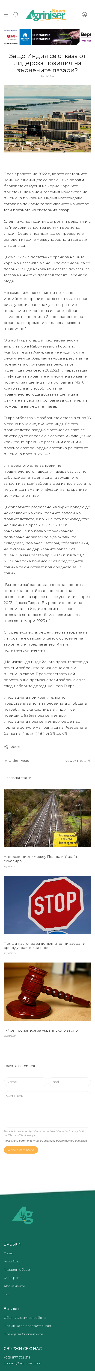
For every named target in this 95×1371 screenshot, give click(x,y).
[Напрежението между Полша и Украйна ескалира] (47, 818)
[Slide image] (47, 37)
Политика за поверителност (27, 1326)
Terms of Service (19, 1135)
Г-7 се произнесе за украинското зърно (41, 1030)
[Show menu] (6, 14)
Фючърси (11, 1278)
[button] (16, 14)
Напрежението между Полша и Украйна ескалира (42, 858)
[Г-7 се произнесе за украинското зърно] (47, 992)
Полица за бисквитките (23, 1334)
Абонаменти (14, 1286)
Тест (7, 1294)
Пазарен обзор (17, 1269)
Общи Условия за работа (25, 1318)
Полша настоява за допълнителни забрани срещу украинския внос (44, 945)
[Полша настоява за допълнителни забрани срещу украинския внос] (47, 905)
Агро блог (12, 1261)
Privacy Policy (77, 1131)
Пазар (9, 1253)
